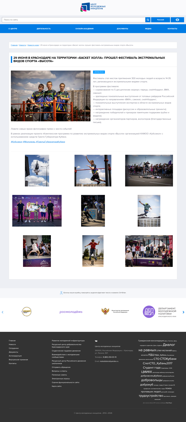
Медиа (148, 29)
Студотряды (164, 368)
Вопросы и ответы (59, 371)
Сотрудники (14, 348)
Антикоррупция (15, 356)
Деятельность (44, 29)
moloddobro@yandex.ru (109, 361)
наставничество (156, 388)
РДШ (151, 354)
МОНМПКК (144, 355)
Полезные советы (59, 375)
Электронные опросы (61, 379)
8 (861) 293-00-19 (109, 357)
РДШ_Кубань (161, 355)
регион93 (164, 392)
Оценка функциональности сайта (65, 382)
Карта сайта (56, 386)
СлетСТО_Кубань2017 (157, 363)
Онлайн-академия (84, 29)
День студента (157, 345)
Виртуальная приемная (18, 360)
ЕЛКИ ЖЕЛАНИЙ (164, 350)
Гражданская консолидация (151, 341)
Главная (12, 341)
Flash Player (169, 403)
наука (163, 388)
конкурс (156, 385)
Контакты (172, 29)
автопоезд (156, 372)
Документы (122, 29)
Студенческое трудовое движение (66, 351)
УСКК (170, 368)
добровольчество (168, 380)
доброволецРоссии (168, 376)
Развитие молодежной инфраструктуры (68, 341)
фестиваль (167, 396)
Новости (12, 344)
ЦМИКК (146, 372)
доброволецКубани (151, 375)
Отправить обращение (61, 367)
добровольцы (151, 380)
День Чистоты (168, 341)
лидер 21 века (163, 385)
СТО (156, 359)
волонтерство (169, 372)
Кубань (174, 351)
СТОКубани (168, 359)
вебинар (162, 372)
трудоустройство (151, 396)
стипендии (171, 392)
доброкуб (146, 384)
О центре (12, 29)
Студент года (151, 367)
